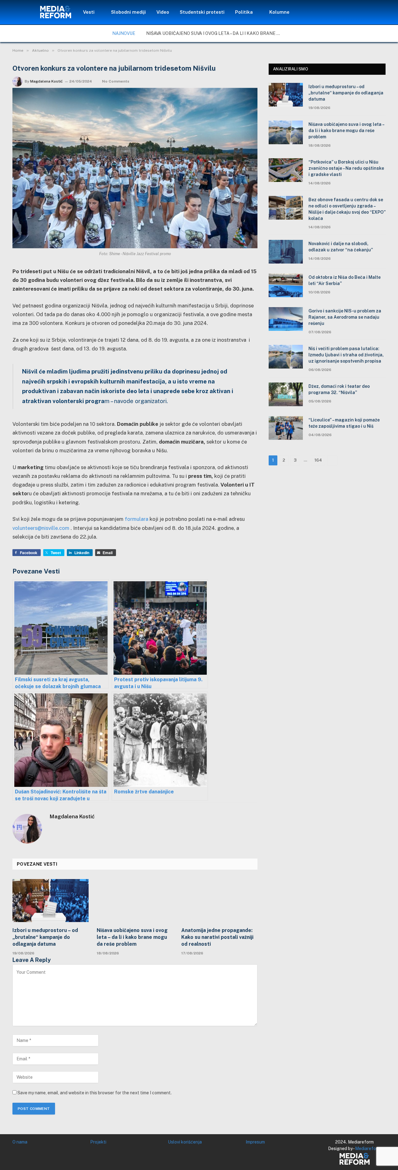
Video (162, 12)
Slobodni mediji (128, 12)
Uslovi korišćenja (185, 1141)
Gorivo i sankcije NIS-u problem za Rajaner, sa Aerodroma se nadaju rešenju (344, 317)
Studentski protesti (202, 12)
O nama (19, 1141)
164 (318, 460)
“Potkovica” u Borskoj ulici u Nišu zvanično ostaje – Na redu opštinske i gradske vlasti (346, 168)
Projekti (98, 1141)
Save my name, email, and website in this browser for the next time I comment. (94, 1092)
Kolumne (279, 12)
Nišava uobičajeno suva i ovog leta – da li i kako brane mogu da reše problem (216, 33)
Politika (244, 12)
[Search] (356, 12)
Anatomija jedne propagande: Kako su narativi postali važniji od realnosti (217, 937)
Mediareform (368, 1148)
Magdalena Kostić (46, 81)
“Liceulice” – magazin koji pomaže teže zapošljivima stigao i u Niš (344, 423)
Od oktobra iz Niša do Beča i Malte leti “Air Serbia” (344, 280)
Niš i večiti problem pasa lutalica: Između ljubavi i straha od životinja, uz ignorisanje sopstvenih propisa (346, 355)
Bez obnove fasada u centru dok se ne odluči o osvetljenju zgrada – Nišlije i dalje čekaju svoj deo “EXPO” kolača (347, 209)
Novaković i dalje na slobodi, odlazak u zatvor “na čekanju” (340, 246)
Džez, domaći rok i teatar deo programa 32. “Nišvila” (339, 389)
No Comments (115, 81)
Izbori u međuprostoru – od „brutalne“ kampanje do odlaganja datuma (45, 937)
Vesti (89, 12)
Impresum (255, 1141)
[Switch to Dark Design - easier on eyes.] (347, 12)
